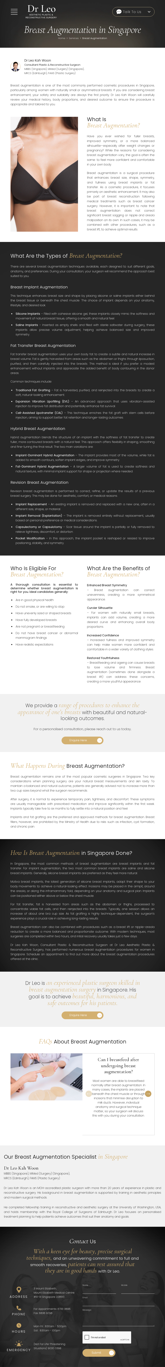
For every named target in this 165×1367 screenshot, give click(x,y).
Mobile (124, 1285)
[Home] (36, 12)
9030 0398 (54, 1348)
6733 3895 (64, 1309)
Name (85, 1285)
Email (84, 1297)
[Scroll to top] (6, 1360)
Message (86, 1310)
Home (61, 38)
